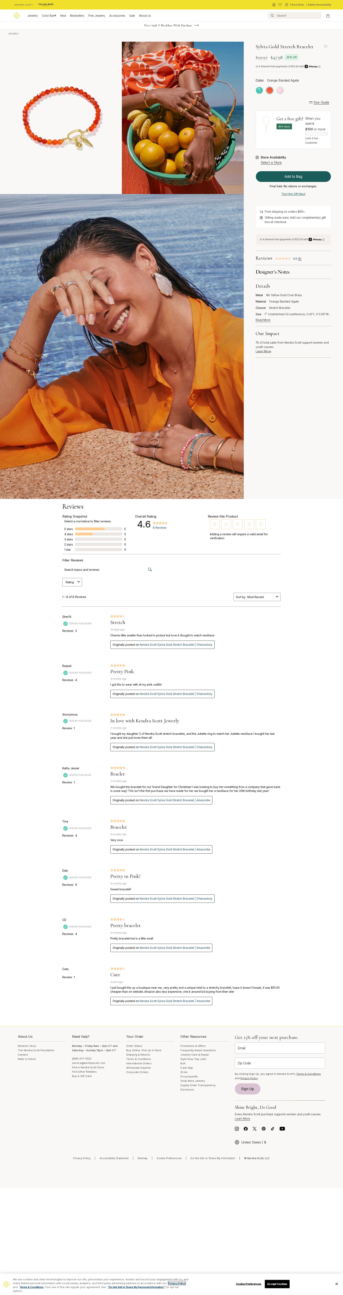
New (63, 15)
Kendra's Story (27, 1045)
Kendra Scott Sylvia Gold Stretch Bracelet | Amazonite (175, 800)
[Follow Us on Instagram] (237, 1129)
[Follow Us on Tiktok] (273, 1129)
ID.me (183, 1072)
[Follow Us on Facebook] (246, 1129)
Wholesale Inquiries (138, 1067)
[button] (215, 524)
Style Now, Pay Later (193, 1059)
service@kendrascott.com (88, 1062)
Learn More (263, 351)
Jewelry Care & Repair (194, 1054)
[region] (171, 1284)
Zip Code (244, 1063)
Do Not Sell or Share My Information (213, 1158)
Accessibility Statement (114, 1158)
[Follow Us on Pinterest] (264, 1129)
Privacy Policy (249, 1078)
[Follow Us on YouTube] (282, 1129)
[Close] (336, 1284)
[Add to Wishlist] (326, 46)
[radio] (259, 90)
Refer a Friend (27, 1059)
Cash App (186, 1067)
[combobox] (261, 597)
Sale (132, 15)
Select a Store (271, 162)
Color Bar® (49, 15)
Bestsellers (77, 15)
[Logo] (16, 15)
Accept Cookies (277, 1283)
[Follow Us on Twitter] (255, 1129)
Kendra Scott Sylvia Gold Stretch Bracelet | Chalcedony (176, 644)
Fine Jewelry (96, 15)
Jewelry (32, 15)
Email (241, 1048)
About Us (145, 15)
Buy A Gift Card (82, 1076)
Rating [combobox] (70, 582)
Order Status (134, 1045)
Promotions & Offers (192, 1045)
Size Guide (321, 102)
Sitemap (142, 1158)
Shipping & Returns (138, 1054)
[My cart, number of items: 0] (328, 15)
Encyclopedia (189, 1076)
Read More (263, 320)
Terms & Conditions (138, 1059)
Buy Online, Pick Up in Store (143, 1050)
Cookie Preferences (169, 1158)
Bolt (182, 1063)
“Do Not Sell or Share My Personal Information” (136, 1287)
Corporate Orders (137, 1072)
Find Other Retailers (84, 1071)
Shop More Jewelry (192, 1080)
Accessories (117, 15)
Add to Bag (293, 177)
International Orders (138, 1063)
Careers (23, 1054)
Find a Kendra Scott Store (88, 1067)
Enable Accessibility (319, 4)
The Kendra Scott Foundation (36, 1050)
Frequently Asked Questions (198, 1050)
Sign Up (247, 1089)
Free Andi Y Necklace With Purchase (168, 25)
